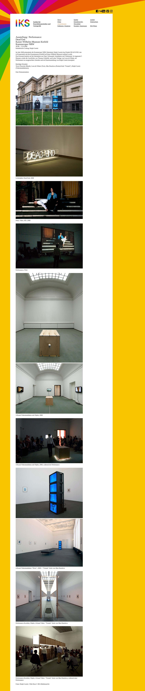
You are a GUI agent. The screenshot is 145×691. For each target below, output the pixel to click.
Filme (59, 22)
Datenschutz (94, 22)
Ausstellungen (62, 24)
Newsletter (77, 24)
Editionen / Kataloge (64, 26)
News (59, 20)
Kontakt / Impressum (80, 26)
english (92, 20)
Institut (76, 20)
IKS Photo (93, 26)
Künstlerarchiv (78, 22)
